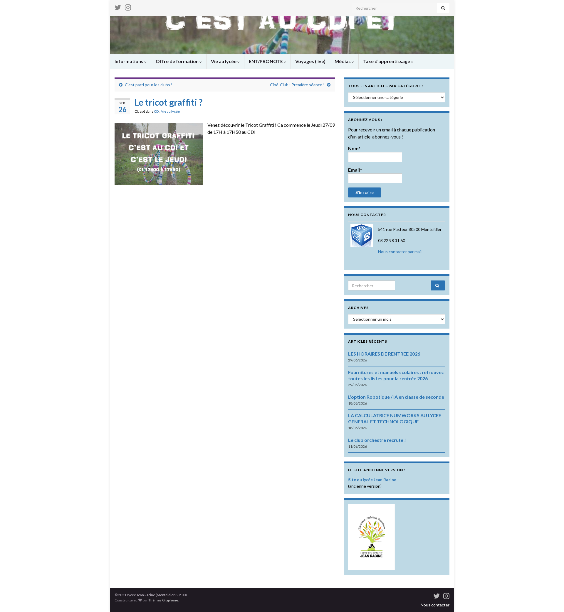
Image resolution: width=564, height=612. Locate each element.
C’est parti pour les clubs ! (148, 84)
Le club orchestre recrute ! (377, 440)
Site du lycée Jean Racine (372, 479)
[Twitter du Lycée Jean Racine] (118, 6)
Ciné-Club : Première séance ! (297, 84)
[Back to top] (550, 598)
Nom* (354, 148)
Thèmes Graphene (163, 600)
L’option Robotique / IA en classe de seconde (396, 397)
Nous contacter (435, 604)
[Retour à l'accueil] (282, 35)
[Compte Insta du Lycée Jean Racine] (128, 6)
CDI (157, 111)
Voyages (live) (310, 61)
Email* (355, 170)
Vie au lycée (224, 61)
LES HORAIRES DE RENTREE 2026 (384, 353)
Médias (343, 61)
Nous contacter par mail (400, 251)
